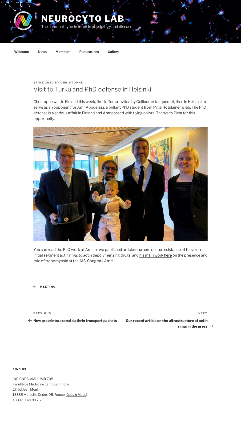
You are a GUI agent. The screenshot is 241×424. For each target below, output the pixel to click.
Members (63, 52)
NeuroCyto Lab (82, 18)
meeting (48, 286)
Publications (89, 52)
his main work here (155, 255)
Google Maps (76, 394)
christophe (71, 82)
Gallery (113, 52)
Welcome (21, 52)
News (42, 52)
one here (142, 249)
